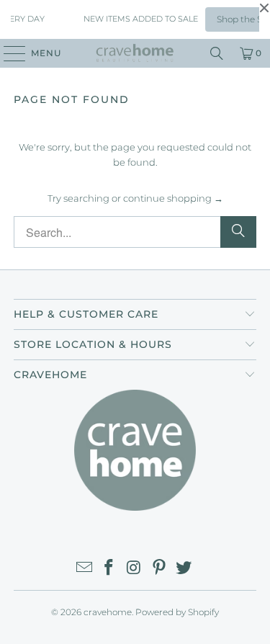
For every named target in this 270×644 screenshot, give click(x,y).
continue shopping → (173, 198)
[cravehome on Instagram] (134, 568)
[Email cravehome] (84, 568)
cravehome (108, 612)
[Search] (216, 53)
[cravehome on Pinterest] (159, 568)
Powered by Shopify (177, 612)
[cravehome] (135, 53)
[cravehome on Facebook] (109, 568)
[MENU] (7, 53)
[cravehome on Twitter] (184, 568)
